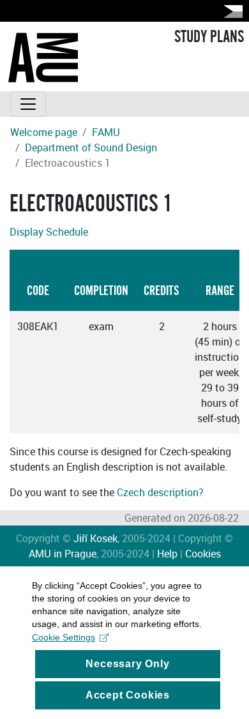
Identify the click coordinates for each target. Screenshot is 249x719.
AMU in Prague (62, 554)
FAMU (106, 132)
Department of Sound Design (91, 147)
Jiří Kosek (95, 538)
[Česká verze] (230, 11)
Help (167, 554)
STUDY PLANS (209, 37)
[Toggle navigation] (28, 104)
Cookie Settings (63, 637)
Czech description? (160, 492)
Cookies (203, 554)
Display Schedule (49, 232)
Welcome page (43, 132)
